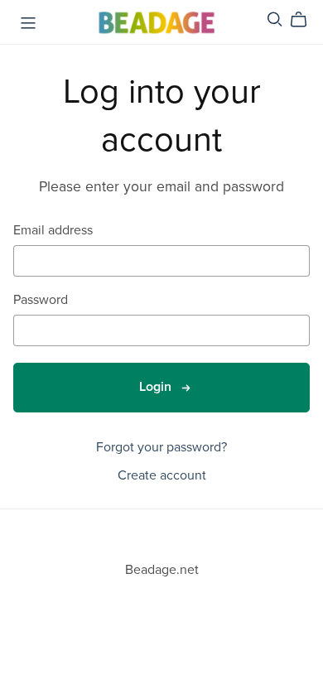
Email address (53, 231)
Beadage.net (162, 570)
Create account (162, 475)
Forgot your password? (161, 447)
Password (40, 300)
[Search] (275, 19)
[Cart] (305, 20)
